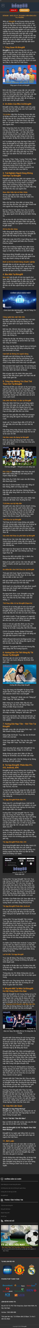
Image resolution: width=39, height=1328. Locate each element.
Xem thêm (6, 1250)
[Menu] (3, 5)
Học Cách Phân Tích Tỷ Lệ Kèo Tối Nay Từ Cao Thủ (17, 1247)
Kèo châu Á (7, 472)
